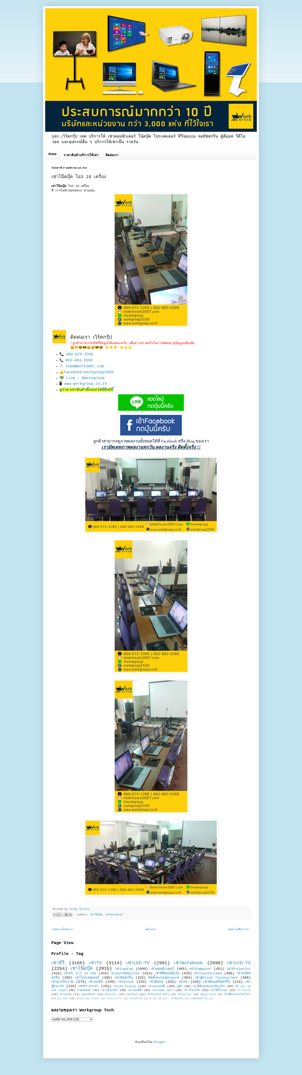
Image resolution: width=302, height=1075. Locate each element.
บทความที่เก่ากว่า (239, 929)
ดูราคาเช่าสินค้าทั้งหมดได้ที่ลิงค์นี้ (86, 390)
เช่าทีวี (58, 963)
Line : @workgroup (85, 378)
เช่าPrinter (88, 986)
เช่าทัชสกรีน (124, 978)
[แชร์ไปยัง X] (63, 915)
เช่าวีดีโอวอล (218, 990)
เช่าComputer (200, 969)
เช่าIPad (132, 994)
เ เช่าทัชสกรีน (175, 998)
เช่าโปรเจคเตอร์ (87, 978)
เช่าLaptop (124, 969)
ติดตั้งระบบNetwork (163, 978)
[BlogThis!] (59, 915)
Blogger (160, 1042)
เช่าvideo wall (162, 990)
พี (150, 998)
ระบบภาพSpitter (125, 973)
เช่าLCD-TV (239, 963)
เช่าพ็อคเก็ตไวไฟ (198, 998)
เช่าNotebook (114, 914)
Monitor (111, 994)
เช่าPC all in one (80, 973)
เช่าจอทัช (96, 982)
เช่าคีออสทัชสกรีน (216, 982)
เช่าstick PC (114, 998)
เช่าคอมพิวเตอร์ (162, 969)
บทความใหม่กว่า (62, 929)
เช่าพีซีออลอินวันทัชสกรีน (209, 986)
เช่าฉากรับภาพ (62, 982)
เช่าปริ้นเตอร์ (109, 990)
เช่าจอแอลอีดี (156, 986)
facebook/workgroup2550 (89, 372)
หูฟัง (179, 986)
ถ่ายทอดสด (84, 990)
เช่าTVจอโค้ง (192, 990)
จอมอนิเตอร (88, 994)
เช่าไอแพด (65, 994)
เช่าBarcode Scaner (88, 998)
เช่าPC (183, 982)
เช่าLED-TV (138, 963)
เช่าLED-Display (124, 986)
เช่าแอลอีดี (135, 990)
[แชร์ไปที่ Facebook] (67, 915)
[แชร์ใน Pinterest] (70, 915)
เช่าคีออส (156, 982)
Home (52, 154)
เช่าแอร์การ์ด (136, 998)
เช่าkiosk (126, 982)
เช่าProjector (239, 969)
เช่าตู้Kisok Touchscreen (216, 978)
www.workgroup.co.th (85, 384)
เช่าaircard (208, 994)
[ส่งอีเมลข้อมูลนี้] (55, 915)
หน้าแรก (150, 929)
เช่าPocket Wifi (158, 994)
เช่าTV (95, 963)
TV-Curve (244, 990)
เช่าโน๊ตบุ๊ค (96, 914)
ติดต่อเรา (112, 155)
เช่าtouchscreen (208, 973)
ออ (159, 998)
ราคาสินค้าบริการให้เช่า (81, 155)
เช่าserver (185, 994)
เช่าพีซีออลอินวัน (167, 973)
